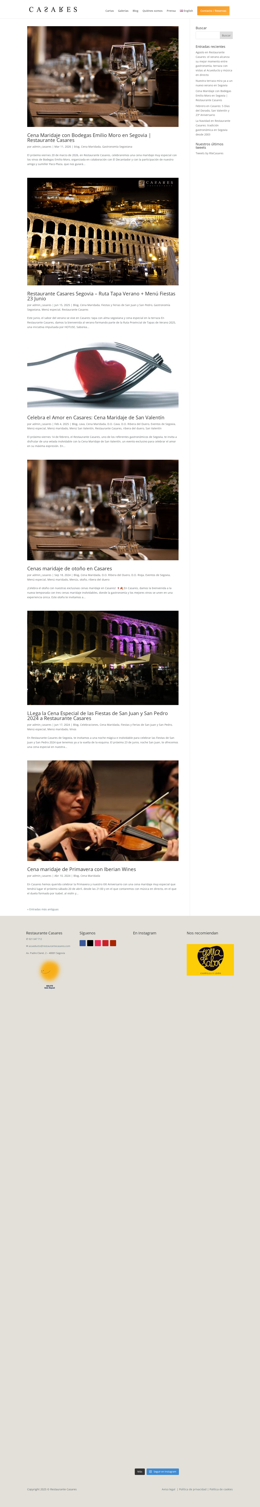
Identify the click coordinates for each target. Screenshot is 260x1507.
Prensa (171, 11)
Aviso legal (169, 1489)
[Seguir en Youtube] (113, 943)
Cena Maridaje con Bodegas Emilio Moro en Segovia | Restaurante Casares (89, 137)
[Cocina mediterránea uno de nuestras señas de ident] (169, 1395)
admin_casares (41, 146)
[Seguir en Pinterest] (105, 943)
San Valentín (154, 428)
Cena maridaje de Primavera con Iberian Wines (81, 869)
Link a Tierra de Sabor (210, 958)
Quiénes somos (153, 11)
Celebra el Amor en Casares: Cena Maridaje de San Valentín (95, 417)
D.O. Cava (113, 424)
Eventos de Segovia (163, 424)
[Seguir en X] (90, 943)
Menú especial (51, 309)
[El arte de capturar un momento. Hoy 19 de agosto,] (169, 1005)
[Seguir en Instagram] (98, 943)
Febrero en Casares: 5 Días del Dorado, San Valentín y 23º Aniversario (213, 110)
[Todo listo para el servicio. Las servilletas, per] (144, 1016)
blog (77, 146)
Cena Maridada (91, 146)
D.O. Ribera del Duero (135, 424)
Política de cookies (221, 1489)
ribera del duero (133, 428)
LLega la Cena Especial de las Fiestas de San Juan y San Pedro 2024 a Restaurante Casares (97, 716)
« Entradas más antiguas (43, 909)
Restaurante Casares (75, 309)
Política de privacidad (193, 1489)
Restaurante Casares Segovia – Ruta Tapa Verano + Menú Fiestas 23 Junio (101, 296)
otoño (83, 579)
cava (82, 424)
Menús (73, 579)
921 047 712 (35, 939)
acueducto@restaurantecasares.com (49, 946)
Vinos (72, 729)
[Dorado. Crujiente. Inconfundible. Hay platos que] (144, 1183)
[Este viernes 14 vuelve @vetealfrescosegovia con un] (144, 1409)
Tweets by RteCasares (209, 153)
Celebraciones (89, 724)
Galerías (123, 11)
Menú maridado (57, 428)
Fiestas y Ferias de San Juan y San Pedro (126, 305)
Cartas (109, 11)
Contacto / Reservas (213, 11)
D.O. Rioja (137, 575)
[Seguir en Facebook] (83, 943)
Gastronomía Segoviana (117, 146)
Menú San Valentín (81, 428)
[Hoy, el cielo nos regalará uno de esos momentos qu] (169, 1221)
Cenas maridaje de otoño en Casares (69, 568)
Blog (135, 11)
